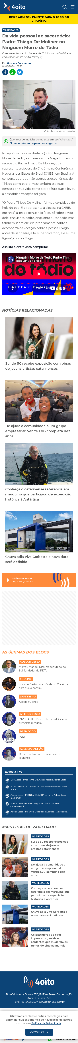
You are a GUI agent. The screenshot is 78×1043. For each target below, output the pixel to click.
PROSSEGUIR (39, 1032)
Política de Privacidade (46, 1023)
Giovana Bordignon (19, 63)
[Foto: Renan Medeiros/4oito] (39, 104)
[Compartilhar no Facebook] (5, 72)
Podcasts (13, 772)
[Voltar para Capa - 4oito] (23, 7)
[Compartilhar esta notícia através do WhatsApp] (12, 72)
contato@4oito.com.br (51, 1001)
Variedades (11, 30)
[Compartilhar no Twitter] (20, 72)
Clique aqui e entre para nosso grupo (33, 143)
